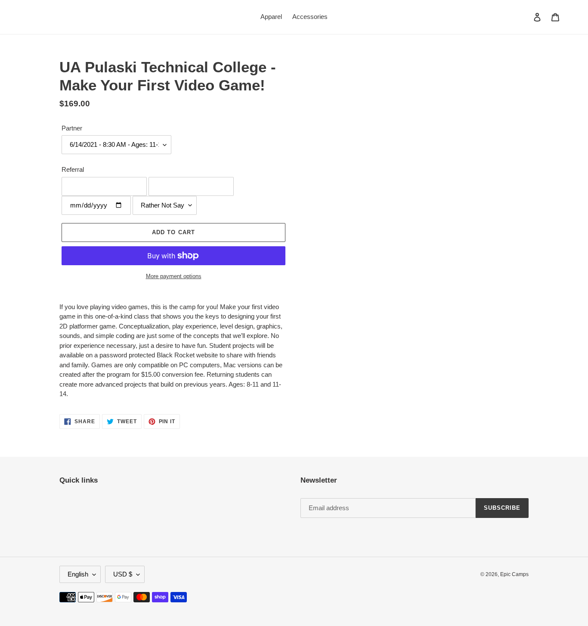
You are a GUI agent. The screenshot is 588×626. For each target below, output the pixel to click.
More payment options (173, 276)
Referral (73, 169)
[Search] (525, 16)
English (78, 574)
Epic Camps (514, 574)
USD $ (122, 574)
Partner (72, 128)
